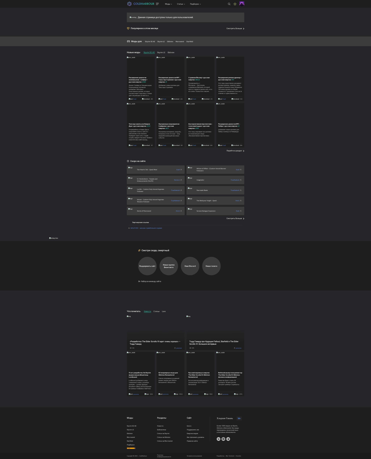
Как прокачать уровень (195, 437)
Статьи (180, 4)
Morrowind (180, 41)
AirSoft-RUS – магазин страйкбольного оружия (146, 228)
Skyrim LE (161, 41)
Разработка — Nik (222, 456)
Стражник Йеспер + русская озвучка (199, 79)
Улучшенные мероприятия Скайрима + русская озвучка (169, 126)
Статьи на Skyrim (163, 433)
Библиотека (161, 430)
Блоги (189, 426)
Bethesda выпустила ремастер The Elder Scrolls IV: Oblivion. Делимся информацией (230, 375)
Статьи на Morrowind (164, 441)
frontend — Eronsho (235, 456)
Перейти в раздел (234, 150)
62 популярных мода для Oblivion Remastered (168, 374)
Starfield (189, 41)
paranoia (136, 394)
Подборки (194, 4)
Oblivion (170, 41)
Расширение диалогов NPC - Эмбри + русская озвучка (229, 125)
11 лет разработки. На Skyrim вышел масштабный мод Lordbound (140, 375)
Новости (160, 426)
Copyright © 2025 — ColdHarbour (137, 456)
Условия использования (194, 456)
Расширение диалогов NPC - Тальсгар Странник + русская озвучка (170, 80)
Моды (167, 4)
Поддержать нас (193, 430)
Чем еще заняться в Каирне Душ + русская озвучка (139, 125)
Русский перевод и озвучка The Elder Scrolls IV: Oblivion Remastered (199, 375)
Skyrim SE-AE (150, 41)
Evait (134, 99)
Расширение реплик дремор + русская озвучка (229, 79)
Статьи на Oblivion (163, 437)
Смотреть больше (234, 28)
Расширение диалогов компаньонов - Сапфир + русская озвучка (138, 80)
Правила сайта (192, 441)
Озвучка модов (192, 433)
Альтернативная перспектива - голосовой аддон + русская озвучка (200, 126)
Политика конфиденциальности (164, 455)
